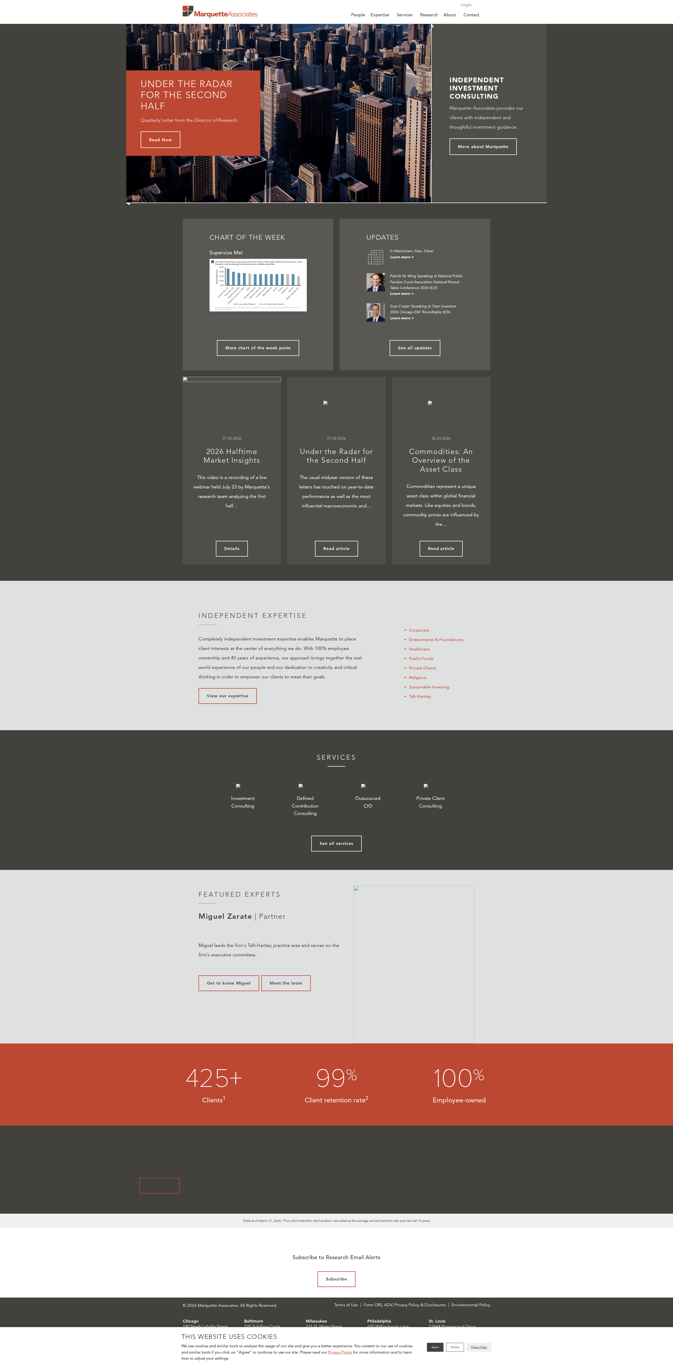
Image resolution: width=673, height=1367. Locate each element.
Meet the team (286, 983)
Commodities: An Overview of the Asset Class (441, 460)
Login (466, 4)
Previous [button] (179, 964)
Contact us (159, 1185)
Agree (435, 1347)
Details (231, 548)
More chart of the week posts (258, 347)
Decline (455, 1347)
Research (429, 14)
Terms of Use (346, 1305)
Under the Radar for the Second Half (336, 456)
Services (404, 14)
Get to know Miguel (229, 983)
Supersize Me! (226, 252)
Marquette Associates (220, 12)
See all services (336, 843)
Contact (471, 14)
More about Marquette (483, 146)
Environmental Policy (470, 1305)
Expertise (380, 14)
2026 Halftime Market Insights (231, 456)
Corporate (419, 630)
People (358, 14)
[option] (336, 964)
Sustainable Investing (429, 686)
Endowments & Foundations (436, 639)
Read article (336, 548)
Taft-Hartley (420, 696)
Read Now (160, 139)
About (449, 14)
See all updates (415, 347)
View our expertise (227, 695)
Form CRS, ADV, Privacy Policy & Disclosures (405, 1305)
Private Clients (422, 667)
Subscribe (336, 1279)
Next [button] (494, 964)
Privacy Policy (340, 1352)
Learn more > (402, 257)
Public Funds (421, 658)
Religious (418, 677)
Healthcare (419, 649)
